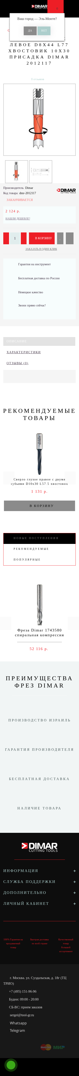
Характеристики (24, 352)
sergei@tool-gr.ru (22, 1015)
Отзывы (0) (18, 363)
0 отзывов (37, 79)
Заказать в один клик (41, 249)
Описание (17, 341)
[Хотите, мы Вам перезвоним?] (11, 1065)
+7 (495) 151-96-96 (22, 991)
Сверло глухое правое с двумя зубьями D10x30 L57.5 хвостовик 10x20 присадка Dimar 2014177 (39, 484)
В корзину (43, 238)
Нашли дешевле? (17, 218)
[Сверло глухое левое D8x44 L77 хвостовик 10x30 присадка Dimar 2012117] (39, 120)
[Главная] (5, 24)
